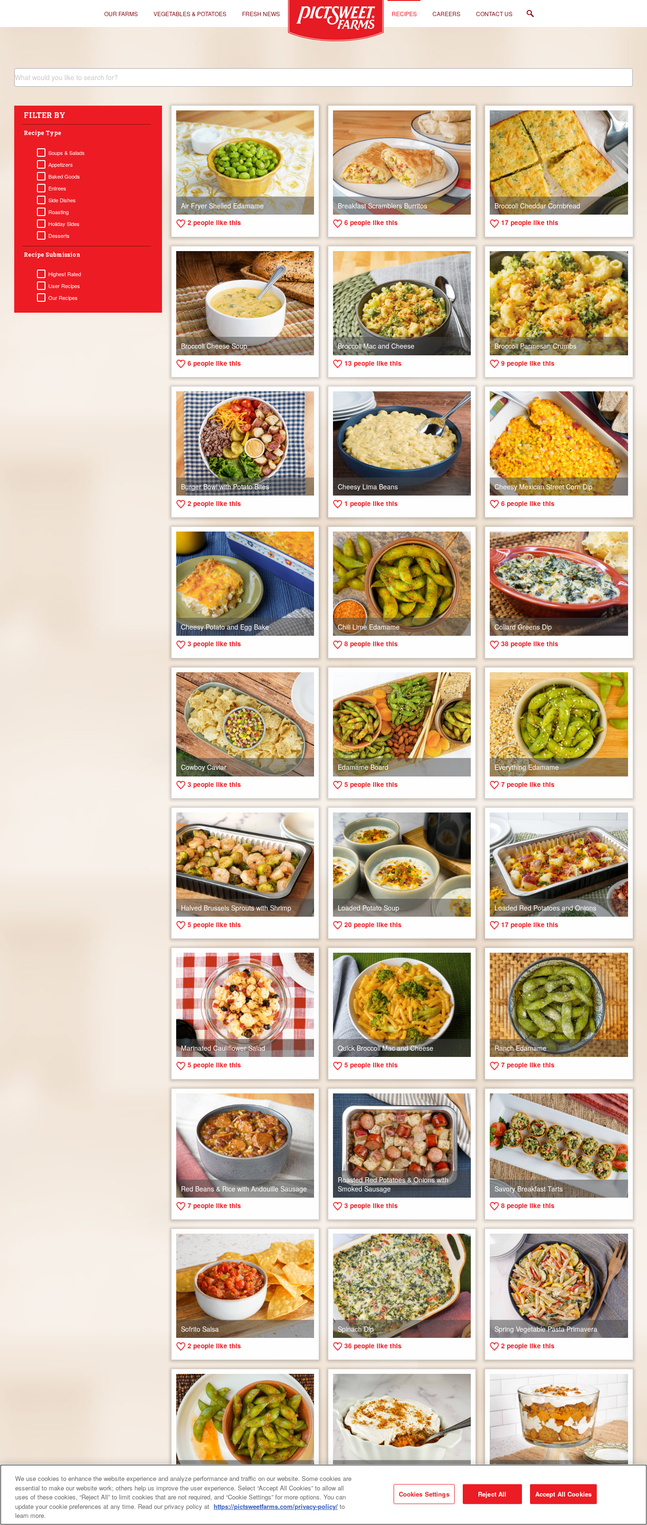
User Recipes (64, 285)
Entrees (57, 188)
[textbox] (323, 77)
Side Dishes (62, 200)
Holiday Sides (64, 223)
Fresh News (261, 13)
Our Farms (121, 13)
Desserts (59, 235)
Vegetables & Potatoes (189, 13)
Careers (446, 13)
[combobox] (323, 77)
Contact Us (494, 13)
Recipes (404, 13)
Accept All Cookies (563, 1493)
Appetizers (60, 164)
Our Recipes (63, 297)
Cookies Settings (424, 1493)
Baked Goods (64, 176)
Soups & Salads (66, 152)
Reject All (492, 1493)
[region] (323, 1494)
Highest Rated (64, 274)
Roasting (58, 212)
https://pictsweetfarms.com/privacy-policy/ (276, 1506)
